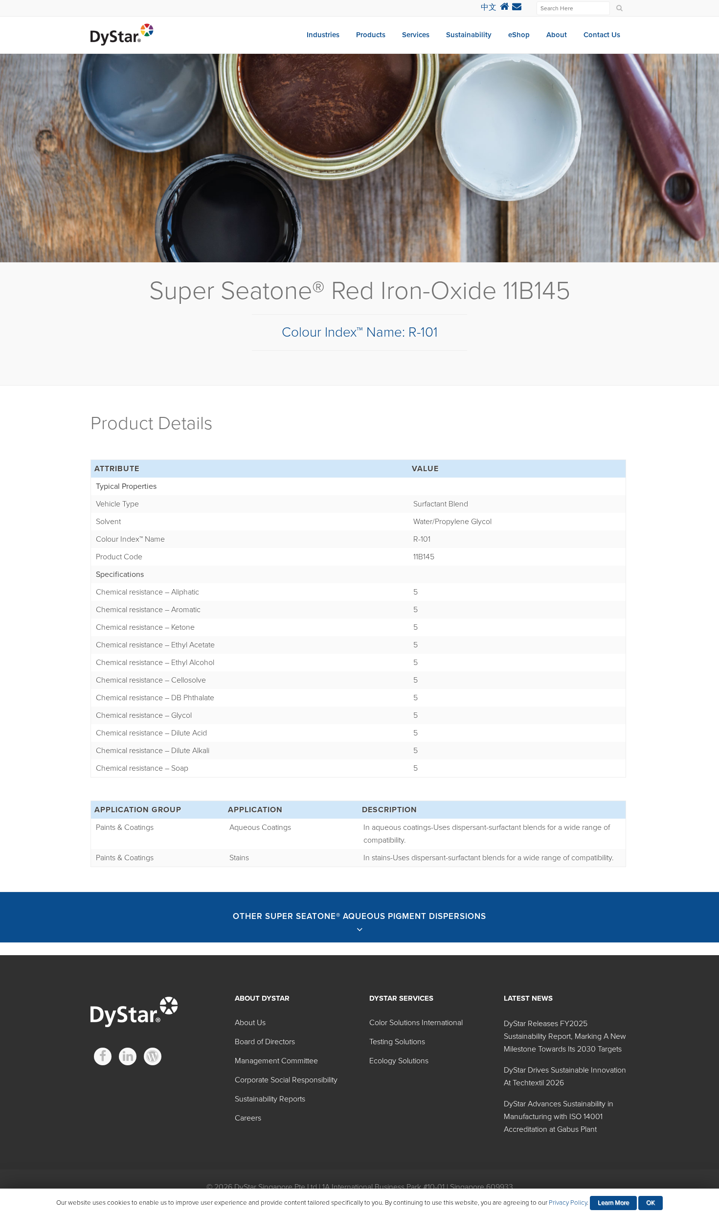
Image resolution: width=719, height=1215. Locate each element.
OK (650, 1203)
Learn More (613, 1203)
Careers (248, 1118)
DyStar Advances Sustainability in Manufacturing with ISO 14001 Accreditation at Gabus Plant (558, 1116)
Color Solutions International (416, 1023)
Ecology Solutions (398, 1061)
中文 (488, 7)
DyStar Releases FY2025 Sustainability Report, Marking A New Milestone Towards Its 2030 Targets (565, 1036)
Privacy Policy (568, 1203)
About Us (250, 1023)
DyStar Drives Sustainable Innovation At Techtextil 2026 (565, 1076)
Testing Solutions (397, 1042)
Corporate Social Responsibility (286, 1080)
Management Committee (276, 1061)
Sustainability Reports (270, 1099)
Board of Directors (265, 1042)
